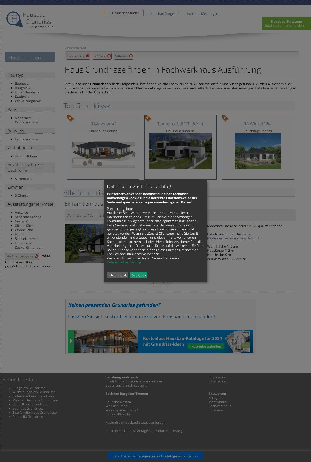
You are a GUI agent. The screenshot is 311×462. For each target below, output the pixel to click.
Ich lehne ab (117, 275)
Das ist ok (138, 275)
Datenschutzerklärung (124, 262)
